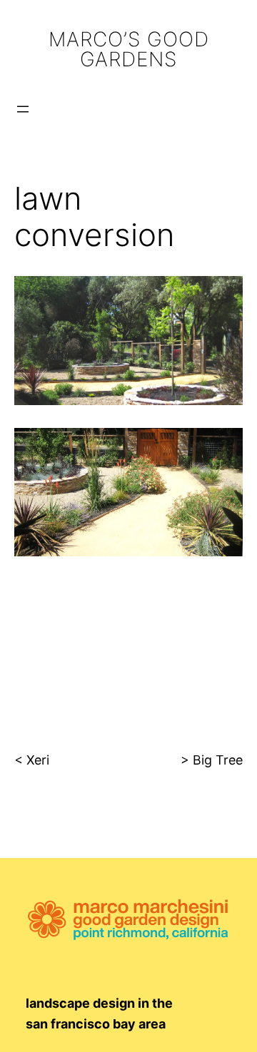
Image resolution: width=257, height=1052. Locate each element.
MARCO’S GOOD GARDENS (129, 49)
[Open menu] (22, 109)
